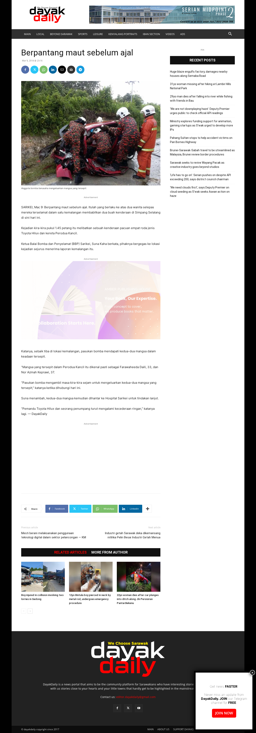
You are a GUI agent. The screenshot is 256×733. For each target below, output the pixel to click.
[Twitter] (34, 70)
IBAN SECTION (151, 34)
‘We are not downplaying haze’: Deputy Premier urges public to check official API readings (200, 111)
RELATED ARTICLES (70, 552)
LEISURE (98, 34)
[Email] (62, 70)
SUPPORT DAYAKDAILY (186, 729)
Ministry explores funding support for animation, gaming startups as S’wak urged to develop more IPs (201, 125)
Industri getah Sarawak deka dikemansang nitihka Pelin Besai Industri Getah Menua (132, 535)
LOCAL (40, 34)
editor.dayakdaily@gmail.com (136, 697)
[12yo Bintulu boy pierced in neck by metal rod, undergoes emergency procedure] (91, 577)
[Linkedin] (53, 70)
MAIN (27, 34)
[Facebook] (25, 70)
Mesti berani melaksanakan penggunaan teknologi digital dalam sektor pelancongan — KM (53, 535)
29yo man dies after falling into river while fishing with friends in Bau (201, 98)
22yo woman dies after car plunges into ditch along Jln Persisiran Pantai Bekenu (138, 599)
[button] (230, 34)
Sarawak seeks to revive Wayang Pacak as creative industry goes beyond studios (197, 164)
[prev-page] (23, 611)
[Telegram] (80, 70)
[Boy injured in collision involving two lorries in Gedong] (43, 577)
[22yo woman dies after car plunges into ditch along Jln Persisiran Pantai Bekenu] (138, 577)
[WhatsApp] (44, 70)
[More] (147, 509)
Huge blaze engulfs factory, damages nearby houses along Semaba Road (198, 73)
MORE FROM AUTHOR (109, 552)
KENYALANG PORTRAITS (122, 34)
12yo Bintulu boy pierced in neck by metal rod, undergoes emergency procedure (90, 599)
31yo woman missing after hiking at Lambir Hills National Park (200, 86)
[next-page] (30, 611)
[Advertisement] (91, 456)
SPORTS (82, 34)
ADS (182, 34)
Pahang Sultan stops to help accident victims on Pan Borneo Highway (201, 140)
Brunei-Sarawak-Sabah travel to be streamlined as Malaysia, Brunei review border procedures (202, 152)
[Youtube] (139, 708)
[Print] (71, 70)
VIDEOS (170, 34)
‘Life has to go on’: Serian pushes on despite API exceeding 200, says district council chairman (200, 177)
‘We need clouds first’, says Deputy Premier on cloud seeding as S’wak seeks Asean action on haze (200, 191)
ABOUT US (163, 729)
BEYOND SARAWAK (61, 34)
